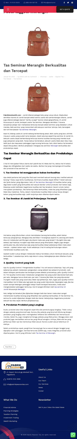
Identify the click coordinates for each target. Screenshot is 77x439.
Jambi (51, 76)
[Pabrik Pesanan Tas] (18, 366)
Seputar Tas (59, 76)
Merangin (54, 146)
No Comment (32, 76)
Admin (22, 76)
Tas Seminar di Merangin (45, 333)
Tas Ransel (7, 79)
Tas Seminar (17, 79)
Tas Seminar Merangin (27, 130)
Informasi (43, 76)
